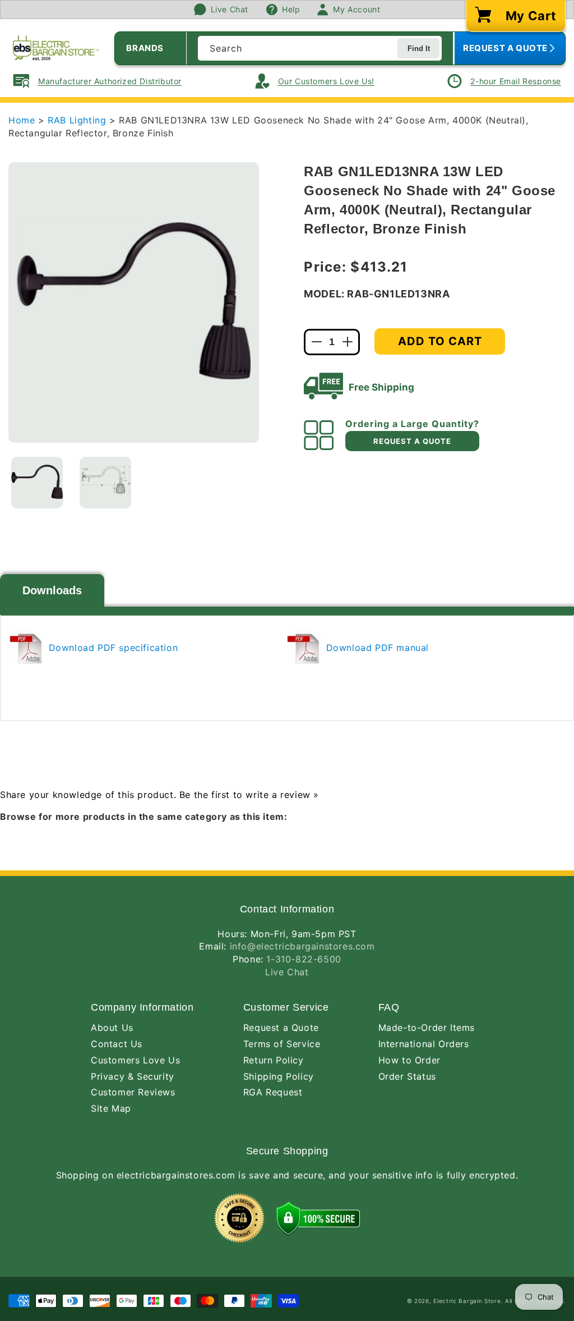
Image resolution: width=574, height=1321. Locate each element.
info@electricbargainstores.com (302, 946)
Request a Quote (281, 1027)
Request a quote (412, 441)
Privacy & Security (132, 1076)
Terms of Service (282, 1043)
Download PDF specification (111, 647)
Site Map (111, 1108)
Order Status (407, 1076)
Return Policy (273, 1060)
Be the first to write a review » (249, 794)
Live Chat (286, 972)
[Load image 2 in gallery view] (105, 482)
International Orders (423, 1043)
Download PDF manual (376, 647)
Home (21, 120)
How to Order (409, 1060)
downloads (52, 590)
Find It (419, 48)
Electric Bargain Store (467, 1300)
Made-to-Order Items (426, 1027)
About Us (112, 1027)
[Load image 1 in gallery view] (37, 482)
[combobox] (320, 48)
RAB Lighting (78, 120)
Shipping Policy (278, 1076)
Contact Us (116, 1043)
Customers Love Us (135, 1060)
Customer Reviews (133, 1092)
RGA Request (273, 1092)
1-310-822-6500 (303, 959)
